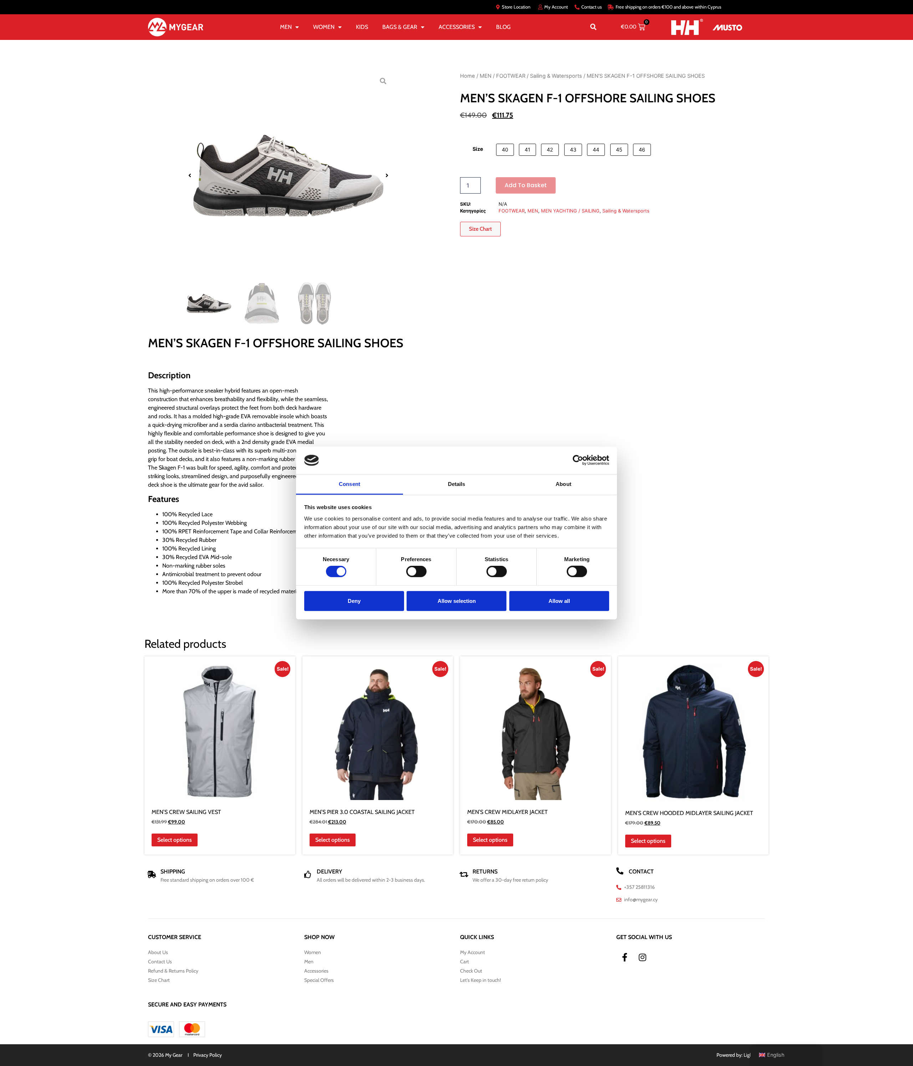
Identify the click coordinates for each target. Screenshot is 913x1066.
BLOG (503, 27)
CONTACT (641, 871)
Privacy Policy (207, 1055)
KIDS (362, 27)
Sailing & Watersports (556, 76)
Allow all (559, 601)
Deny (354, 601)
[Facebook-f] (624, 957)
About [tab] (563, 484)
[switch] (416, 571)
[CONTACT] (619, 871)
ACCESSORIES (457, 27)
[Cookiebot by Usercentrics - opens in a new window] (578, 460)
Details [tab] (456, 484)
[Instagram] (642, 957)
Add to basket (526, 185)
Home (467, 76)
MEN (286, 27)
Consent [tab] (349, 484)
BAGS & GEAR (399, 27)
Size (478, 149)
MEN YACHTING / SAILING (570, 211)
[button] (593, 27)
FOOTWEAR (510, 76)
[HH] (687, 27)
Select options (174, 839)
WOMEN (324, 27)
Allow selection (457, 601)
